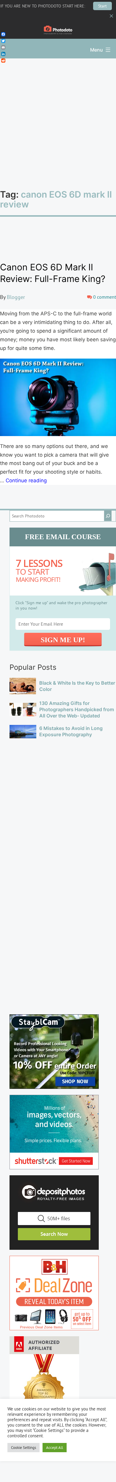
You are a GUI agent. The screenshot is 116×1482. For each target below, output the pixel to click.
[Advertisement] (58, 119)
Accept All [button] (54, 1447)
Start (102, 6)
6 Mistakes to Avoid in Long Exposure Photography (71, 731)
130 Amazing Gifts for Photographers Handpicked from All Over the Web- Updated (76, 709)
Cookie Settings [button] (23, 1447)
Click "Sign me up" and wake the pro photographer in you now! (61, 605)
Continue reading (26, 480)
